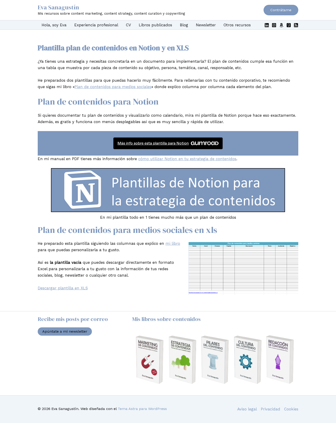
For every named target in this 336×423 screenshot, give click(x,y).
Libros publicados (155, 25)
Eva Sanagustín (58, 7)
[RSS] (296, 25)
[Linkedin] (266, 25)
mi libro (172, 243)
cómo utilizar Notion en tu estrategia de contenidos (187, 158)
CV (128, 25)
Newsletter (206, 25)
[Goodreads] (288, 25)
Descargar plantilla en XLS (63, 288)
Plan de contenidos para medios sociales (113, 86)
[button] (281, 10)
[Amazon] (281, 25)
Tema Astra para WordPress (142, 409)
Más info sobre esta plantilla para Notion (153, 143)
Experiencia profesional (96, 25)
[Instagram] (274, 25)
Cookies (291, 409)
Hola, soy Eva (54, 25)
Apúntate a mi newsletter (64, 331)
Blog (184, 25)
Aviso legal (247, 409)
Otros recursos (237, 25)
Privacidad (270, 409)
